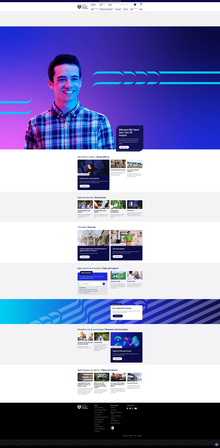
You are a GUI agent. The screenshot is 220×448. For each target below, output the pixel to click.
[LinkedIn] (130, 408)
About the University (98, 407)
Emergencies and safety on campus (116, 413)
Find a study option (98, 421)
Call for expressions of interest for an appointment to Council (93, 249)
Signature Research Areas (122, 351)
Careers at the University (99, 428)
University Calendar (98, 426)
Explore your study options (89, 178)
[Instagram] (133, 408)
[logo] (83, 7)
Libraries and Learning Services (101, 417)
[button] (141, 4)
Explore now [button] (117, 358)
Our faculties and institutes (100, 410)
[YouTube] (136, 408)
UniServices (96, 431)
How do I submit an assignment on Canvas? (88, 291)
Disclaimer (140, 435)
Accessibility (124, 435)
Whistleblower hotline (115, 423)
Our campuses (97, 414)
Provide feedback (114, 420)
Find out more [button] (124, 147)
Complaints (113, 418)
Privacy (135, 435)
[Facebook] (127, 408)
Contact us (113, 407)
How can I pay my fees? (84, 292)
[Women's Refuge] (112, 429)
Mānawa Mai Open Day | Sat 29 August (129, 132)
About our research (98, 412)
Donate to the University (116, 416)
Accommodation (119, 249)
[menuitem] (93, 4)
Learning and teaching (99, 419)
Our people (96, 424)
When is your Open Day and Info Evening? (88, 289)
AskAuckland (113, 410)
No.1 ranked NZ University (122, 308)
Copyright (130, 435)
